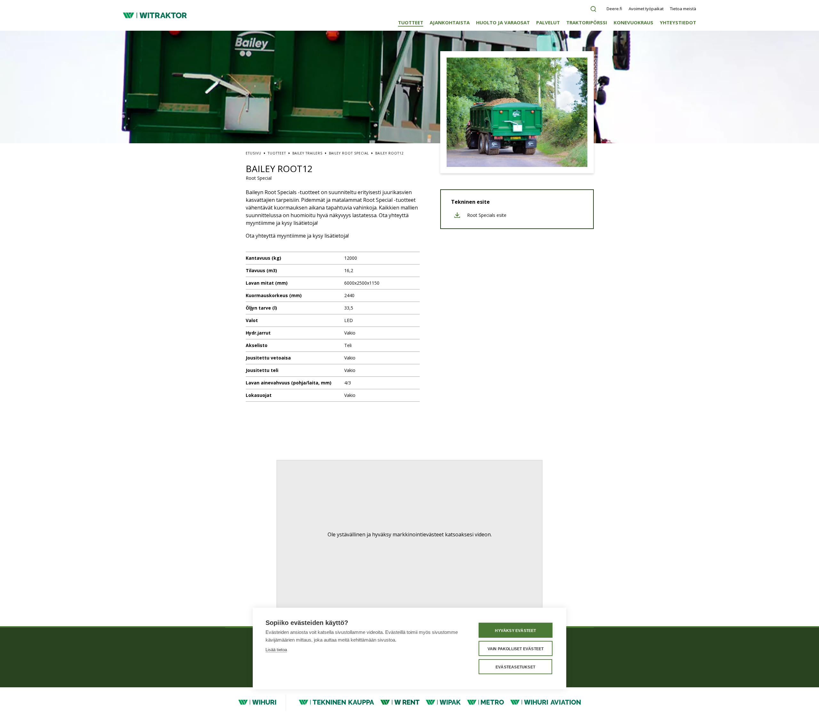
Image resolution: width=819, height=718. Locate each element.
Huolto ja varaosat (503, 22)
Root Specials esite (486, 215)
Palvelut (548, 22)
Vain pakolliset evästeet (516, 649)
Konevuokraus (633, 22)
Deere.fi (614, 9)
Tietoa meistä (683, 9)
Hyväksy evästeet (515, 630)
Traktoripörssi (586, 22)
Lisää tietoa (276, 649)
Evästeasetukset (515, 667)
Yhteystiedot (678, 22)
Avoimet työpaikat (646, 9)
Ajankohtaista (450, 22)
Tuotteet (410, 22)
